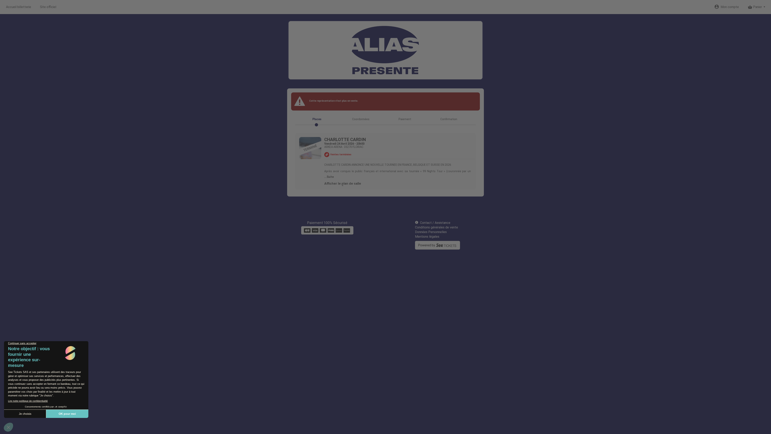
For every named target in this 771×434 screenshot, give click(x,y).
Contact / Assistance (435, 223)
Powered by (426, 245)
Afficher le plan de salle (342, 183)
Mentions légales (427, 236)
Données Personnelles (431, 232)
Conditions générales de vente (436, 227)
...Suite (329, 176)
